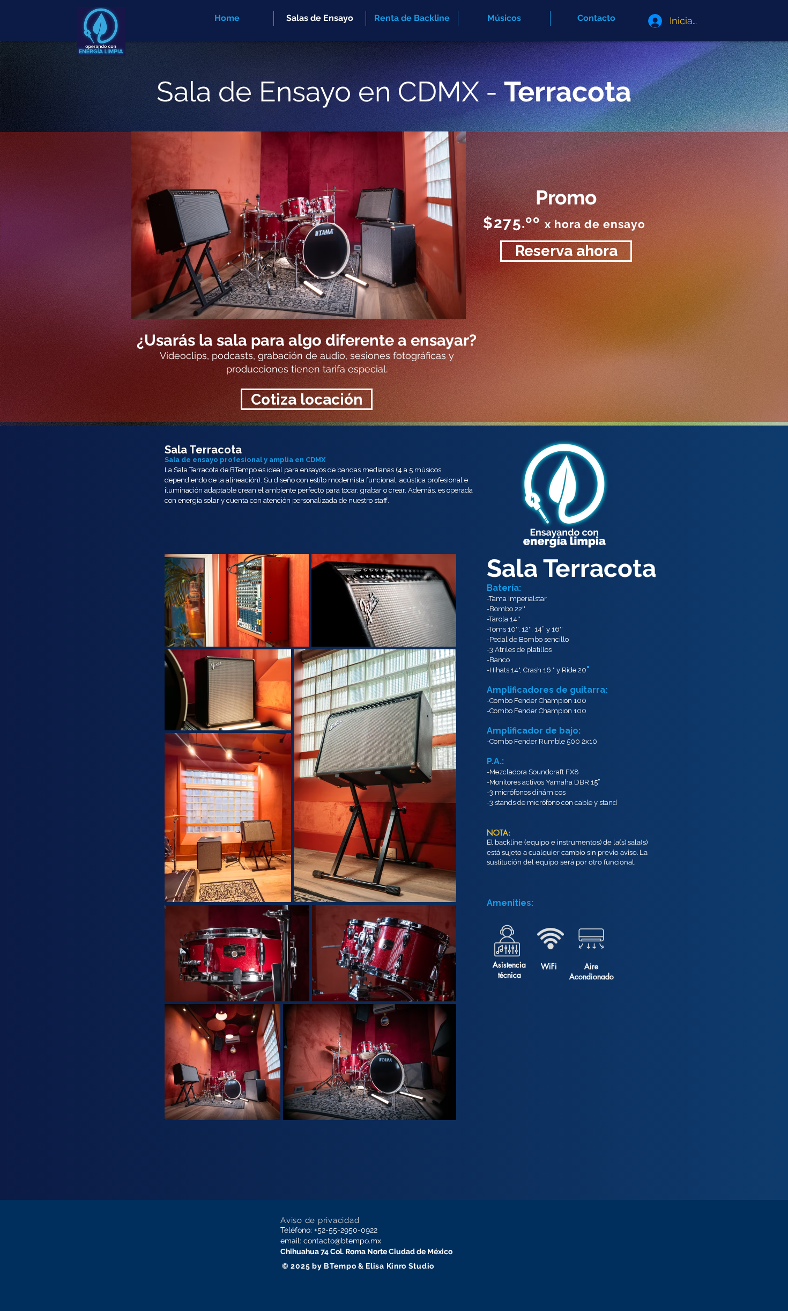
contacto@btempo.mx (342, 1240)
